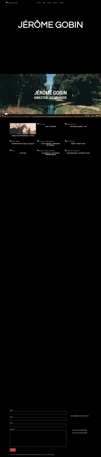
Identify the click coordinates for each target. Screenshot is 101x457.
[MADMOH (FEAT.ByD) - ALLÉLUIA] (14, 141)
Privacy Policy (38, 454)
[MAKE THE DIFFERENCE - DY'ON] (23, 128)
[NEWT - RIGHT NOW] (70, 141)
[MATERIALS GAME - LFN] (70, 124)
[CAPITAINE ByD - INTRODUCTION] (72, 150)
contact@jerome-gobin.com (79, 416)
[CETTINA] (12, 150)
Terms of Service (47, 454)
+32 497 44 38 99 (78, 430)
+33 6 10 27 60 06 (78, 433)
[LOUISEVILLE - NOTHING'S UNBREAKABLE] (46, 150)
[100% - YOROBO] (41, 124)
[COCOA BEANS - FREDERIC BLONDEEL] (45, 141)
